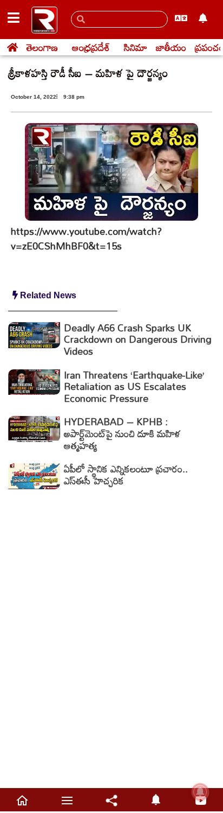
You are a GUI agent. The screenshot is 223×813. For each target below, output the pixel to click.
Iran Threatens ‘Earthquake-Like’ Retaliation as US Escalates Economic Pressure (134, 386)
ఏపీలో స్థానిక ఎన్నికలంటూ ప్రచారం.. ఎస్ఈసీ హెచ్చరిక (126, 474)
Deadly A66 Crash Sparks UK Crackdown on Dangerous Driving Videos (138, 339)
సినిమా (135, 47)
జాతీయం (171, 47)
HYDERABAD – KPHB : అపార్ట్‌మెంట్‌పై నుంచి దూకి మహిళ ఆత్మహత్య (122, 433)
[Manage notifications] (200, 792)
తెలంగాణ (42, 47)
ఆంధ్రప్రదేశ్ (91, 47)
